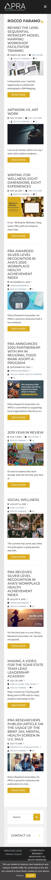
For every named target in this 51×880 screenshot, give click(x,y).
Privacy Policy (14, 854)
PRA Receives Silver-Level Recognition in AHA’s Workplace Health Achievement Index (23, 583)
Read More (19, 94)
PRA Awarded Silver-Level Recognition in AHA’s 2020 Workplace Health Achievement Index (21, 264)
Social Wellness (23, 500)
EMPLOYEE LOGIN (13, 850)
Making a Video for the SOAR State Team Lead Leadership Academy (25, 668)
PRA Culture (35, 118)
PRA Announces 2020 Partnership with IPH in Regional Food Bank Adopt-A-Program (23, 353)
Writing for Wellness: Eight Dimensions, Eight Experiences (24, 180)
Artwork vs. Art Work (22, 112)
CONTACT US (21, 835)
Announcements (19, 285)
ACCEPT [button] (30, 876)
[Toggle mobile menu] (45, 6)
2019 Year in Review (25, 432)
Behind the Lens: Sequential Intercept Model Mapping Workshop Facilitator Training (23, 39)
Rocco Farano (21, 58)
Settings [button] (20, 875)
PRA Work (37, 55)
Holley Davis (17, 374)
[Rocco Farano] (25, 68)
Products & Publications (24, 747)
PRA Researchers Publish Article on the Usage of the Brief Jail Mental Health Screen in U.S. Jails (25, 729)
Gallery (28, 130)
